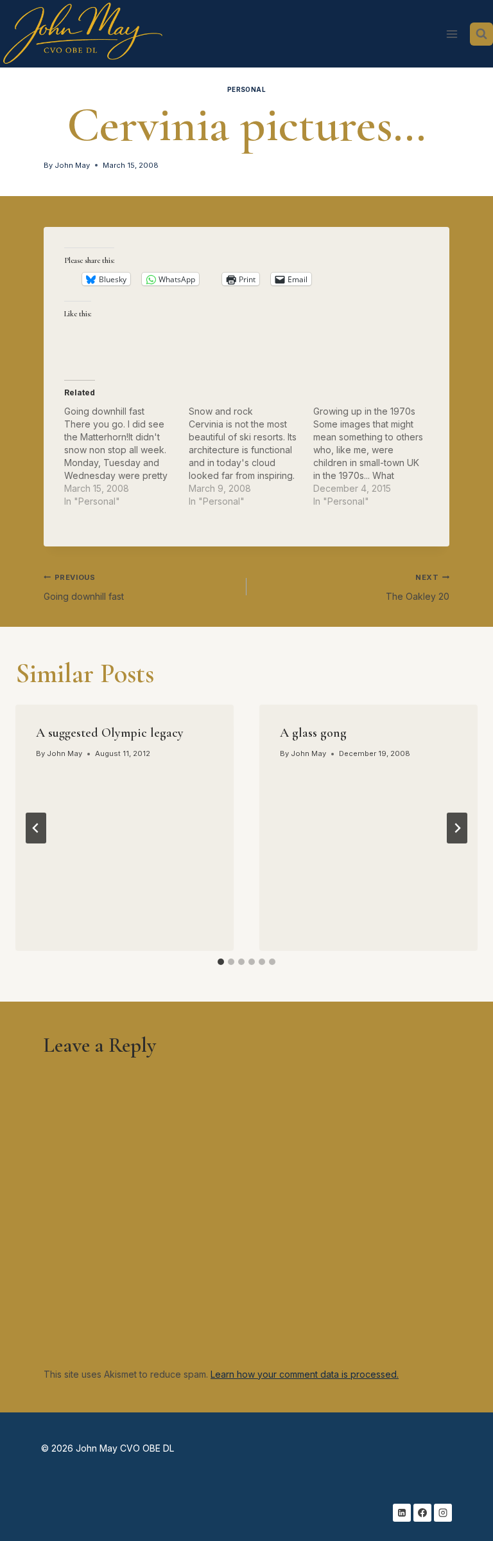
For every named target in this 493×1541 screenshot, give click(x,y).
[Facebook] (422, 1513)
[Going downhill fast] (126, 456)
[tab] (221, 962)
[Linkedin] (402, 1513)
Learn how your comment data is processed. (305, 1374)
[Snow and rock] (251, 456)
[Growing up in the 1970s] (375, 456)
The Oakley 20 (417, 587)
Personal (246, 89)
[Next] (457, 828)
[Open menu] (451, 34)
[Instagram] (443, 1513)
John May (72, 165)
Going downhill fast (84, 587)
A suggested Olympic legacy (110, 733)
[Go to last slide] (36, 828)
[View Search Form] (481, 34)
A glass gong (313, 733)
